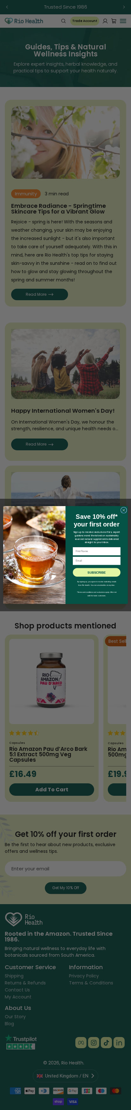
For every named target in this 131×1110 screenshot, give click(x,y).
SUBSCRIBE (96, 572)
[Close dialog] (124, 510)
